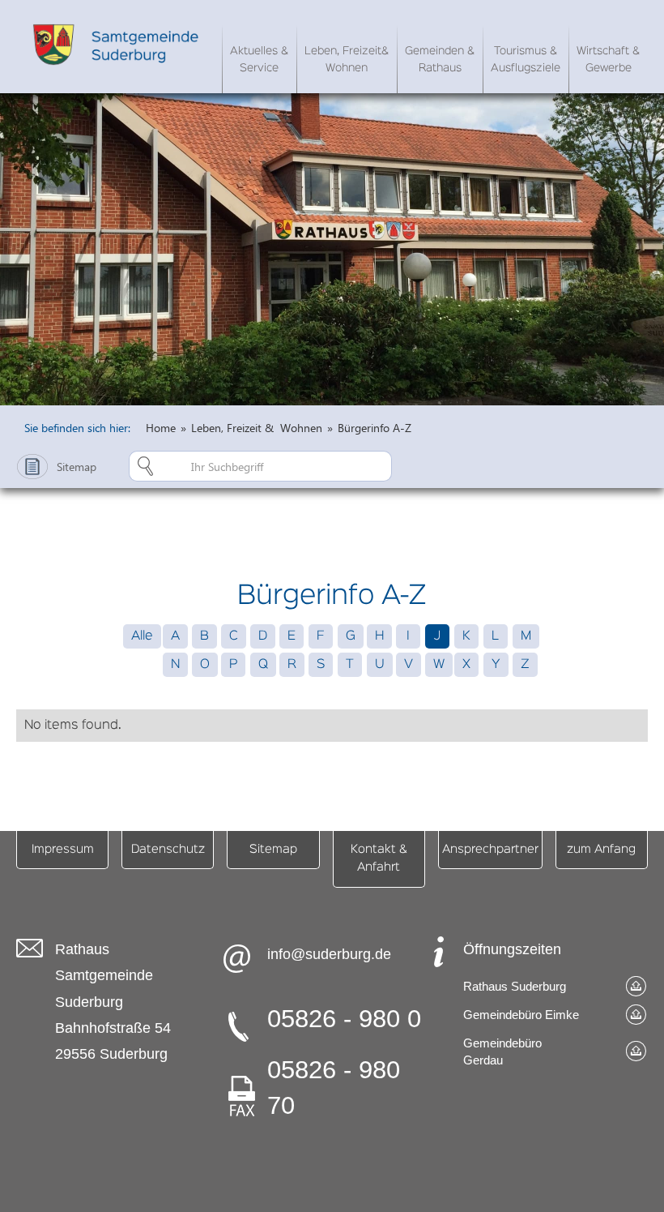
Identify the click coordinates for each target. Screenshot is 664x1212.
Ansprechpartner (490, 849)
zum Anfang (601, 849)
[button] (259, 56)
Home (161, 427)
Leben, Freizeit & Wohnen (256, 427)
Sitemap (273, 849)
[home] (119, 44)
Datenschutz (168, 849)
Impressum (63, 849)
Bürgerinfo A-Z (374, 427)
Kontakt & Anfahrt (378, 858)
